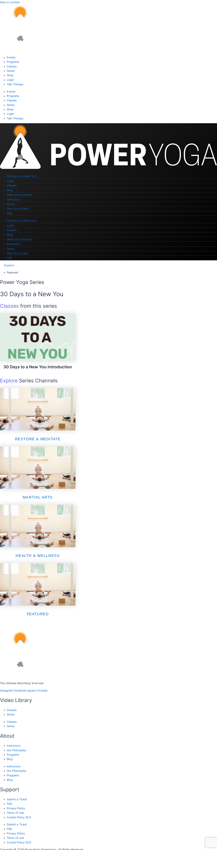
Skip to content (10, 2)
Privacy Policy (16, 808)
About (11, 204)
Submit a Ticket (17, 799)
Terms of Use (15, 812)
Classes (12, 66)
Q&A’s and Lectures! (19, 194)
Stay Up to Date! (17, 208)
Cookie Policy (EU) (19, 817)
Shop (10, 75)
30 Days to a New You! (21, 176)
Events (11, 57)
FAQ (9, 213)
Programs (13, 61)
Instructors (14, 199)
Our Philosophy (16, 750)
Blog (10, 190)
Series (11, 70)
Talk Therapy (15, 84)
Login (10, 79)
